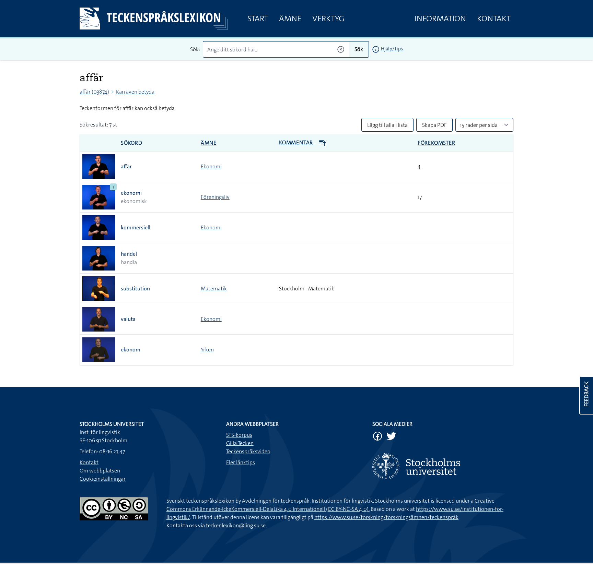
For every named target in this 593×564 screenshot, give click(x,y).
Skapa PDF (434, 125)
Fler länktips (240, 462)
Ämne (290, 18)
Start (257, 18)
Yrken (207, 349)
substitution (135, 288)
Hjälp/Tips (392, 49)
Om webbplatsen (100, 470)
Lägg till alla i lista (387, 125)
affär (126, 166)
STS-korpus (239, 435)
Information (440, 18)
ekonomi (131, 192)
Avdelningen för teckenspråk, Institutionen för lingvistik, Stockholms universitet (336, 500)
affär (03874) (94, 91)
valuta (128, 319)
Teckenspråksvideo (248, 451)
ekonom (130, 349)
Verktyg (328, 18)
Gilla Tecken (240, 443)
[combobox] (276, 49)
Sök (358, 49)
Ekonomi (211, 166)
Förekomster (436, 142)
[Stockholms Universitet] (442, 466)
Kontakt (494, 18)
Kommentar (296, 142)
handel (129, 253)
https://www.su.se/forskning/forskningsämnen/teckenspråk (386, 517)
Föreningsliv (215, 197)
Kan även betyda (135, 91)
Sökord (131, 142)
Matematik (214, 288)
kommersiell (135, 227)
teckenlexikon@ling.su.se (236, 525)
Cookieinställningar (103, 478)
